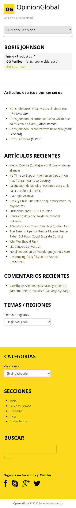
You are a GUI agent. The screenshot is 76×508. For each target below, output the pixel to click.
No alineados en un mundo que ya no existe (40, 252)
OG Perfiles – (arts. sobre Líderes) (30, 61)
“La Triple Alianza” (22, 196)
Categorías (11, 366)
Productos (24, 56)
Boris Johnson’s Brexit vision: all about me (38, 109)
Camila (15, 286)
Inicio (10, 56)
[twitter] (37, 484)
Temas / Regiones (16, 315)
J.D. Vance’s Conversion (25, 246)
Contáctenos (18, 421)
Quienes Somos (20, 406)
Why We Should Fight (24, 241)
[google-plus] (25, 484)
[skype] (15, 484)
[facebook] (5, 484)
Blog (13, 416)
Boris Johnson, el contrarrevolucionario (36, 129)
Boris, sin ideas (20, 139)
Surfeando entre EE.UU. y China (31, 211)
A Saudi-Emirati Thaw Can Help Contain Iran (39, 226)
